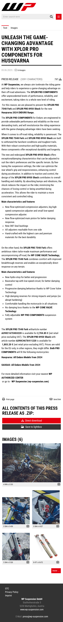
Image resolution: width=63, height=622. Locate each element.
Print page (10, 399)
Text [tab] (5, 28)
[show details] (58, 485)
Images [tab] (14, 28)
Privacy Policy (11, 592)
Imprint (8, 595)
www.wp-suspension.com (32, 609)
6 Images (21, 70)
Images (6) (12, 439)
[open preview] (31, 462)
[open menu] (59, 17)
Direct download (33, 420)
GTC (7, 588)
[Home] (19, 7)
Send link (57, 399)
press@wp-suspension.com (35, 616)
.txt (56, 79)
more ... (56, 570)
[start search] (51, 17)
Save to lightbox (33, 426)
